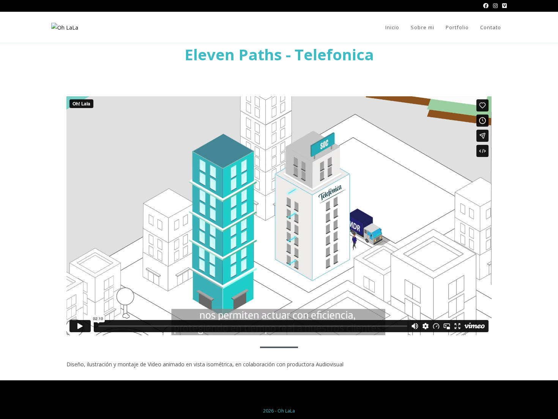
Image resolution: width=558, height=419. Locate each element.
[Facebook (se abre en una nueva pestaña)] (486, 5)
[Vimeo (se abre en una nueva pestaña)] (503, 5)
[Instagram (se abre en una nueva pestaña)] (495, 5)
